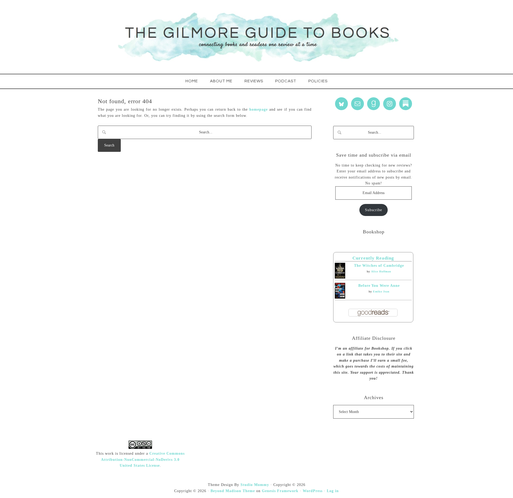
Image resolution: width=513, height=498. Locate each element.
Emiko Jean (381, 291)
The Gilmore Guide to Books (256, 37)
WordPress (312, 491)
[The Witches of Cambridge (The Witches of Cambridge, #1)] (340, 277)
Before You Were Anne (379, 286)
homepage (258, 109)
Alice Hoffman (381, 271)
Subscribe (373, 210)
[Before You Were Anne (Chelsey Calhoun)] (340, 297)
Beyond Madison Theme (233, 491)
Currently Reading (373, 258)
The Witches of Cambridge (379, 266)
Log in (333, 491)
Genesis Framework (280, 491)
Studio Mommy (254, 485)
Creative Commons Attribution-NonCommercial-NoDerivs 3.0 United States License (143, 459)
